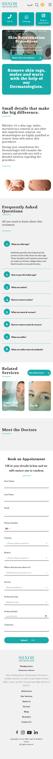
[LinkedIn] (36, 732)
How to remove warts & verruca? (24, 324)
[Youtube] (29, 732)
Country (8, 537)
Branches (26, 716)
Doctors (26, 706)
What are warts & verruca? (21, 312)
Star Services (26, 696)
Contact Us (26, 722)
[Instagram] (23, 732)
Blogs (26, 711)
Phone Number (11, 522)
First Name (9, 481)
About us (26, 701)
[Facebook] (17, 732)
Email (6, 507)
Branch (7, 552)
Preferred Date (11, 611)
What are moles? (16, 287)
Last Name (9, 494)
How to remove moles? (19, 299)
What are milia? (16, 336)
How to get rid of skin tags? (21, 274)
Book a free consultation (23, 57)
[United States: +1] (7, 528)
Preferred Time (11, 596)
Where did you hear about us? (17, 567)
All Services (26, 691)
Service (7, 582)
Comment (8, 624)
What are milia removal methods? (24, 349)
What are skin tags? (18, 244)
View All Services (36, 372)
